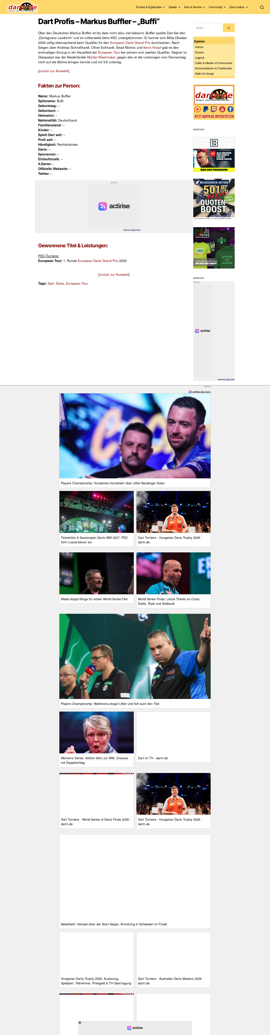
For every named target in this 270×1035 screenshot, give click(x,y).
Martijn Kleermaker (101, 57)
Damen (199, 52)
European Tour (109, 52)
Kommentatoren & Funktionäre (213, 68)
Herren (199, 47)
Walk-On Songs (204, 73)
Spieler (173, 7)
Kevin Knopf (152, 47)
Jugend (199, 57)
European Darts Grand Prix (130, 42)
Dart (51, 283)
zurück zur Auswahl (53, 70)
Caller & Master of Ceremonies (213, 63)
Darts (60, 283)
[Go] (229, 27)
